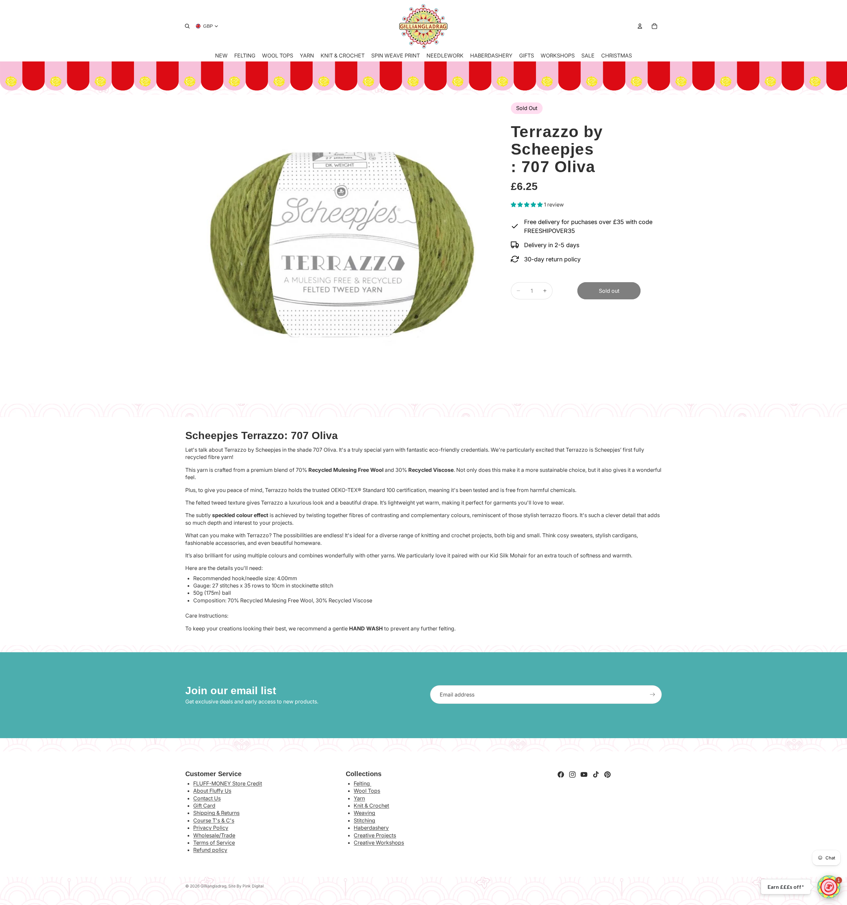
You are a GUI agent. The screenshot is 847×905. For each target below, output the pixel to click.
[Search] (187, 26)
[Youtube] (584, 774)
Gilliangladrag (213, 886)
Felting (362, 783)
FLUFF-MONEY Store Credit (227, 783)
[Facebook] (561, 774)
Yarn (359, 798)
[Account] (640, 26)
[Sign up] (652, 694)
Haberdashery (371, 827)
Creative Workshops (379, 842)
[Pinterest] (607, 774)
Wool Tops (367, 790)
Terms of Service (214, 842)
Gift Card (204, 805)
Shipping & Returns (216, 813)
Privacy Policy (210, 827)
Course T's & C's (213, 820)
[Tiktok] (596, 774)
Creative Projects (375, 835)
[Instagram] (572, 774)
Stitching (364, 820)
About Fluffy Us (212, 790)
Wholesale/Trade (214, 835)
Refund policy (210, 850)
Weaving (364, 813)
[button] (828, 886)
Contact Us (207, 798)
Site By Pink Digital (246, 886)
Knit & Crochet (371, 805)
